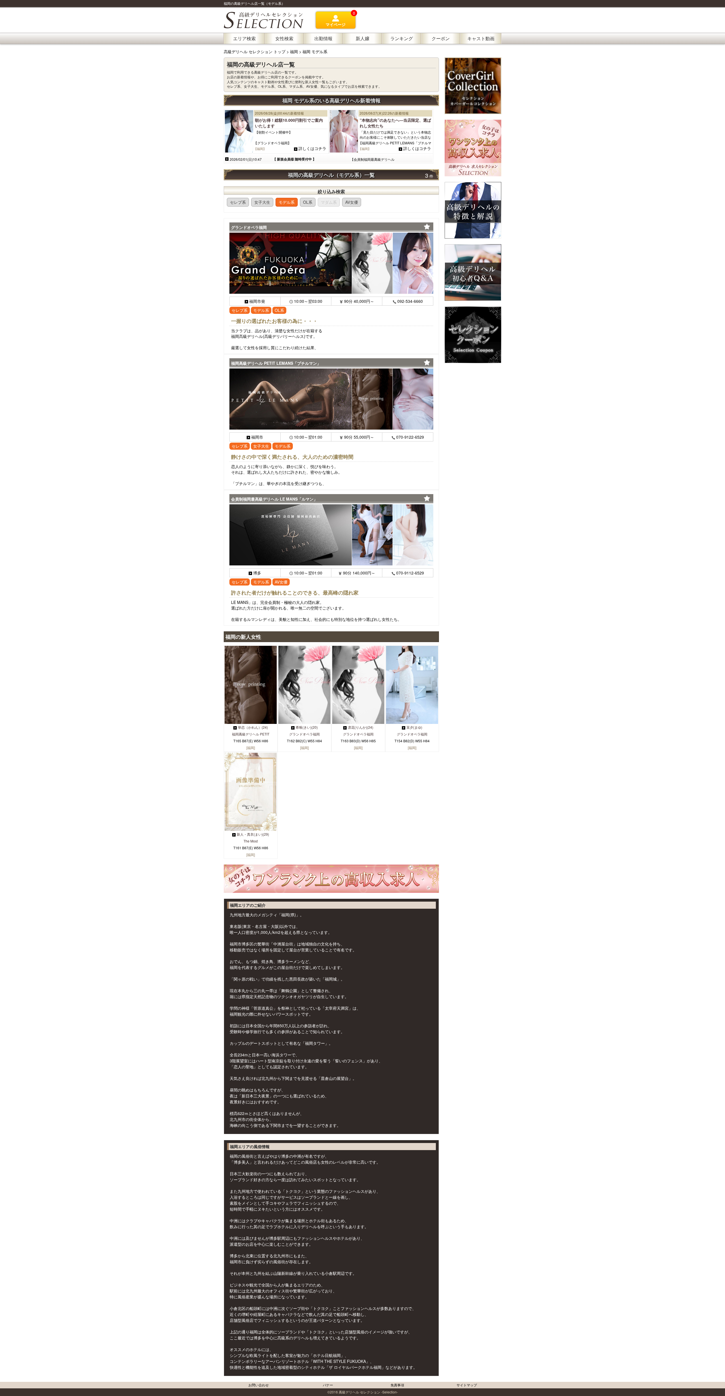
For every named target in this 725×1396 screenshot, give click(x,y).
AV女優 (351, 202)
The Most (251, 841)
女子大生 (262, 202)
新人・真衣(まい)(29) (253, 834)
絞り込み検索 (331, 191)
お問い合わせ (258, 1384)
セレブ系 (238, 202)
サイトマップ (467, 1384)
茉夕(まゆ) (414, 727)
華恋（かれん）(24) (253, 727)
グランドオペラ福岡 (304, 734)
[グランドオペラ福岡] (331, 263)
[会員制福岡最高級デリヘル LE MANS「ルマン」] (331, 534)
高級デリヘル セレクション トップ (255, 51)
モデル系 (287, 202)
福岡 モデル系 (314, 51)
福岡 (294, 51)
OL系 (307, 202)
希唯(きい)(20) (307, 727)
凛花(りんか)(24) (360, 727)
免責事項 (397, 1384)
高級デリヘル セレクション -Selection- (368, 1391)
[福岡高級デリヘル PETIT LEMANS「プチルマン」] (331, 399)
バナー (328, 1384)
